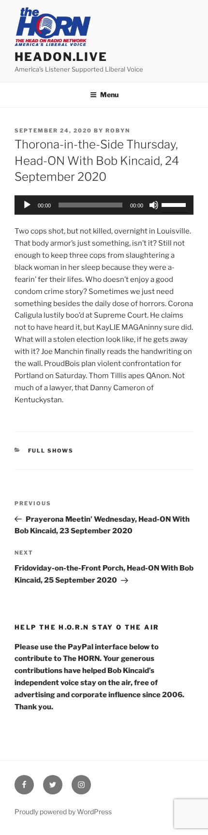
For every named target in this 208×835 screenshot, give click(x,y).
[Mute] (154, 205)
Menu (109, 94)
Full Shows (51, 450)
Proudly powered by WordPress (63, 811)
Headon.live (61, 57)
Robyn (117, 130)
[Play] (27, 205)
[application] (104, 205)
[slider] (175, 204)
